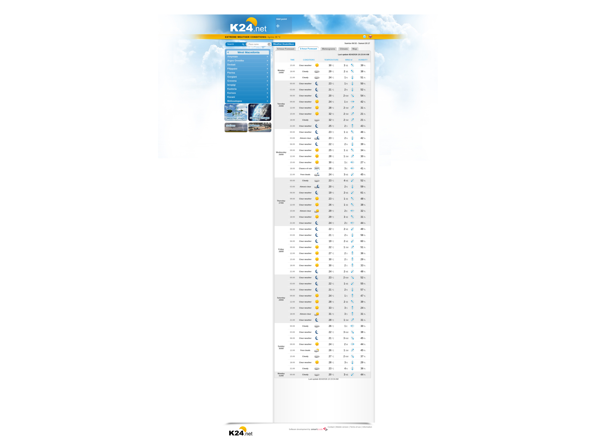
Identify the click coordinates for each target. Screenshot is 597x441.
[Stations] (236, 127)
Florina (231, 72)
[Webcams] (260, 127)
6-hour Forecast (285, 49)
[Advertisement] (298, 7)
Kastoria (231, 89)
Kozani (231, 97)
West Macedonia (248, 52)
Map (354, 49)
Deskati (231, 64)
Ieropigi (231, 84)
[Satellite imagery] (260, 112)
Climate (344, 49)
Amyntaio (232, 56)
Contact (331, 427)
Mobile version (342, 427)
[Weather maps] (236, 112)
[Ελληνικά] (364, 36)
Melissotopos (234, 101)
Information (367, 427)
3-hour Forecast (308, 48)
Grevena (231, 80)
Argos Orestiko (235, 60)
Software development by (299, 429)
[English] (370, 36)
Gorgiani (232, 76)
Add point (281, 19)
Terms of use (355, 427)
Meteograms (328, 49)
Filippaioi (232, 68)
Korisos (231, 93)
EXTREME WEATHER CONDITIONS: (246, 36)
